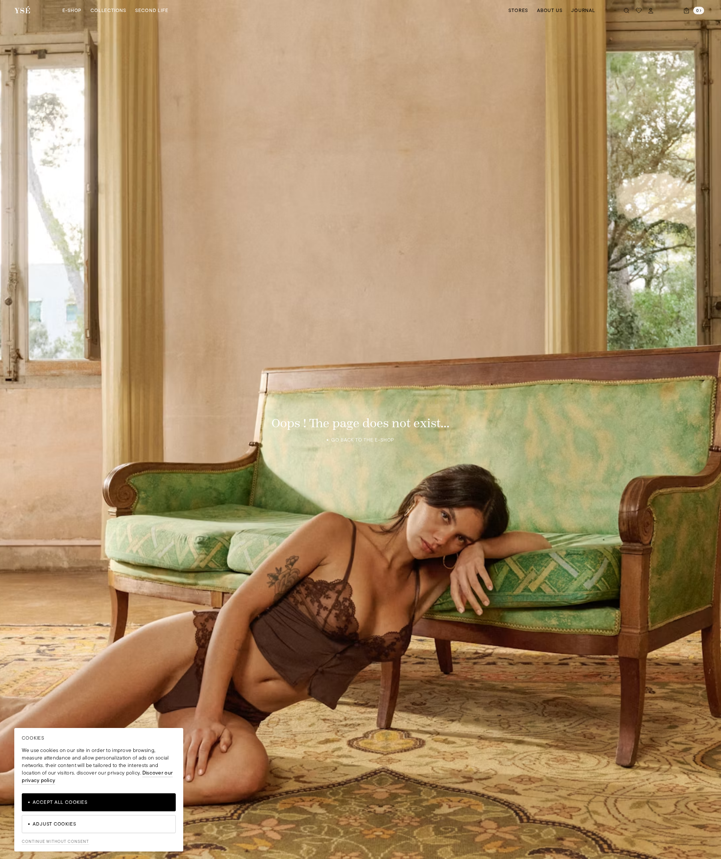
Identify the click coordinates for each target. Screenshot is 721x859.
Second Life (152, 10)
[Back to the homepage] (22, 10)
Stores (518, 10)
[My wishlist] (639, 11)
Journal (583, 10)
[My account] (651, 11)
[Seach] (627, 11)
